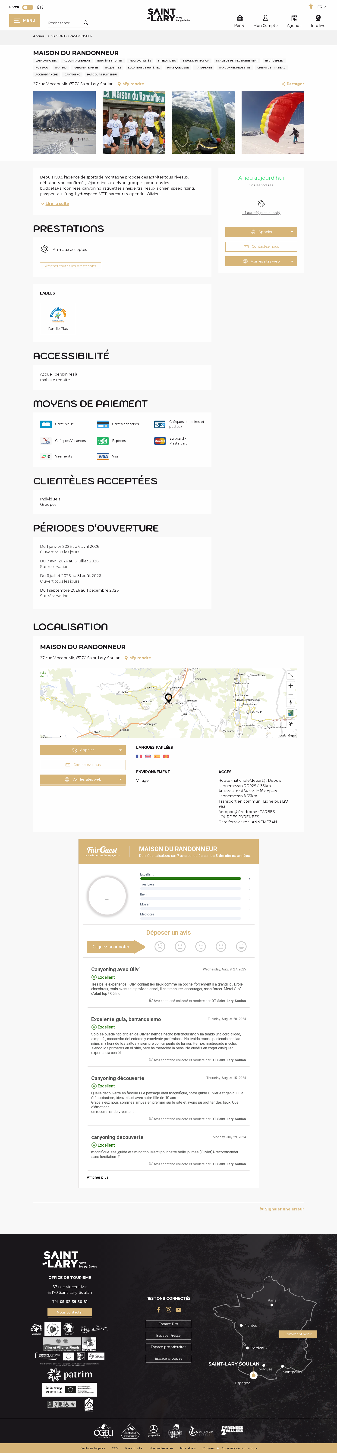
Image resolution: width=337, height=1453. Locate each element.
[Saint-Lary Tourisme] (168, 15)
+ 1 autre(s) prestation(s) (261, 213)
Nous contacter (70, 1312)
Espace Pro (168, 1324)
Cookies (208, 1448)
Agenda (294, 25)
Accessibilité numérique (239, 1448)
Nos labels (187, 1448)
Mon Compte (265, 25)
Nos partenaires (161, 1448)
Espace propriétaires (168, 1347)
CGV (115, 1448)
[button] (69, 23)
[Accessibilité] (311, 6)
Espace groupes (168, 1358)
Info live (318, 25)
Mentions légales (92, 1448)
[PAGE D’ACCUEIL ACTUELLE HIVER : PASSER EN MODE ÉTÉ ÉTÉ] (27, 7)
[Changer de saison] (29, 7)
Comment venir (298, 1334)
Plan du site (133, 1448)
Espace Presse (168, 1335)
